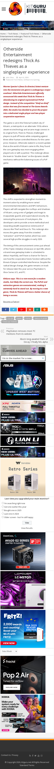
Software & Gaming (31, 80)
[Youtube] (38, 755)
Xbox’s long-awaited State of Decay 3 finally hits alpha (34, 339)
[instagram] (41, 755)
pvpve (28, 318)
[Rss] (30, 755)
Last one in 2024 (11, 513)
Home (3, 33)
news (19, 318)
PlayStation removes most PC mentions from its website (20, 331)
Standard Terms (27, 765)
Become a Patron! (11, 301)
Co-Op (10, 318)
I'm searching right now (14, 503)
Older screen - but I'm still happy (18, 517)
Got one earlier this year (15, 506)
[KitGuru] (27, 7)
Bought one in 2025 (12, 510)
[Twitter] (35, 755)
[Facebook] (33, 755)
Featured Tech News (30, 33)
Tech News (13, 33)
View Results (27, 528)
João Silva (10, 77)
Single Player (41, 318)
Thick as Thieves (10, 322)
